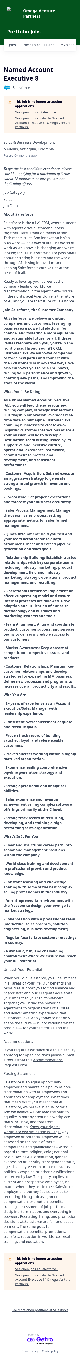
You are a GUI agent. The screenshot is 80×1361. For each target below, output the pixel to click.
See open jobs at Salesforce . (36, 112)
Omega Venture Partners (39, 13)
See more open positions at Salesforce (40, 1310)
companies (31, 44)
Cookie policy (50, 1351)
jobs (12, 44)
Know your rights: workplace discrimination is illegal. (32, 1129)
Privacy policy (30, 1351)
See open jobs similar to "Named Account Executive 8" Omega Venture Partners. (42, 122)
